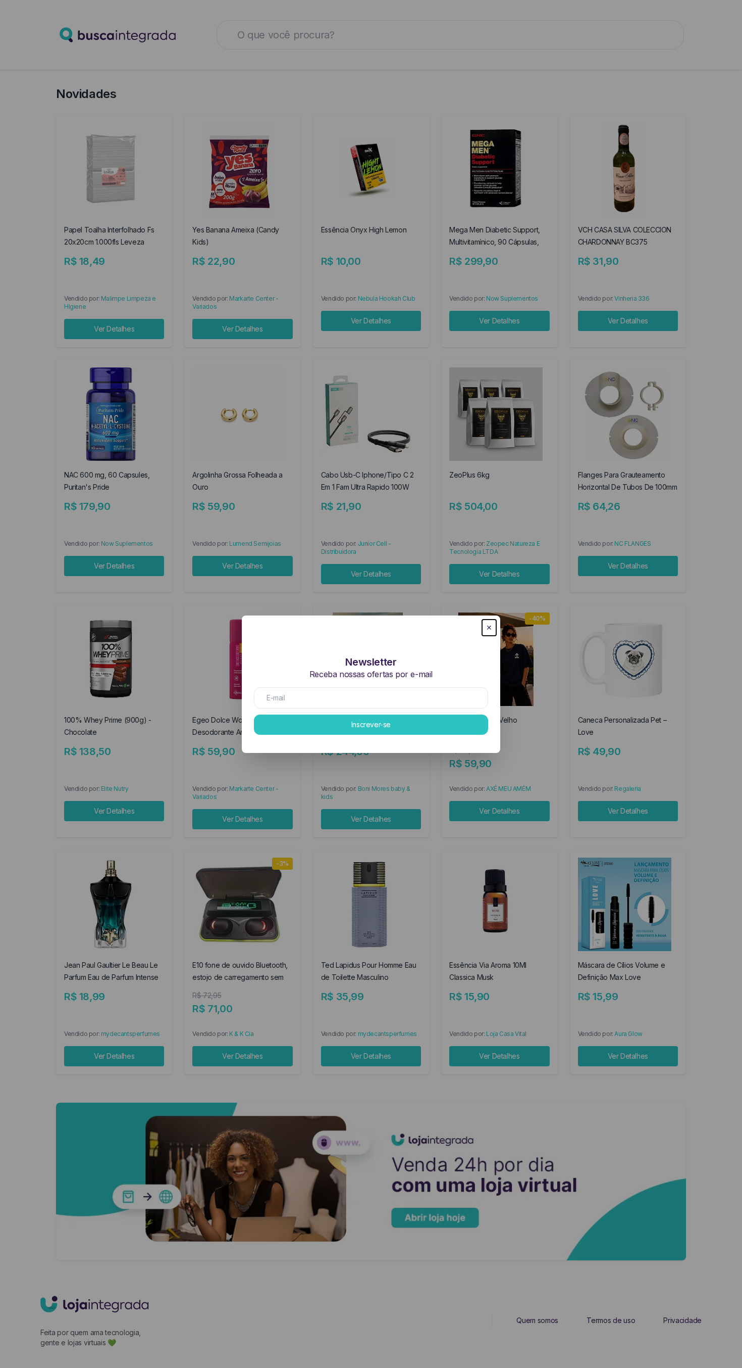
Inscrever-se (371, 724)
